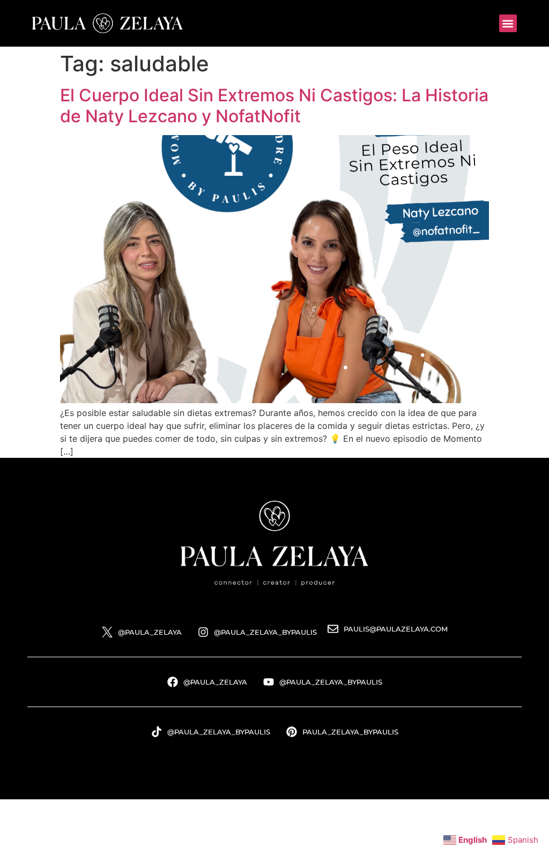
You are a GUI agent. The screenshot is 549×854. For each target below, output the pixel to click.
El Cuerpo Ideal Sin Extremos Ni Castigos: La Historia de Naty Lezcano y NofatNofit (274, 105)
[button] (508, 23)
